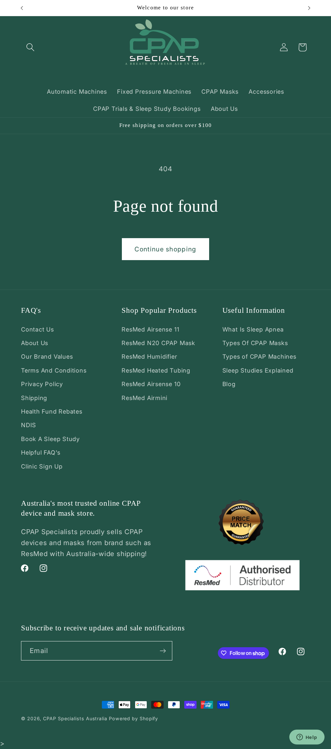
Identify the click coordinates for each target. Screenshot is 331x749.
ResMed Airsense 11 (150, 329)
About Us (34, 342)
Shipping (34, 397)
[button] (30, 47)
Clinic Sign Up (42, 466)
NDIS (28, 424)
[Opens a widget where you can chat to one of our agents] (307, 738)
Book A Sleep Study (50, 438)
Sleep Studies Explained (258, 370)
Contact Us (37, 329)
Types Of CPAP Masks (255, 342)
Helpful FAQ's (40, 452)
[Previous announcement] (22, 8)
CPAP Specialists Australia (75, 718)
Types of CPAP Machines (259, 356)
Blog (229, 383)
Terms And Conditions (54, 370)
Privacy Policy (42, 383)
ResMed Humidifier (149, 356)
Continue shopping (165, 249)
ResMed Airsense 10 (151, 383)
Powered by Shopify (133, 718)
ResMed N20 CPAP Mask (158, 342)
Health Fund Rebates (51, 411)
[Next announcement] (309, 8)
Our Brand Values (47, 356)
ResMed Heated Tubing (156, 370)
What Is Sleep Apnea (253, 329)
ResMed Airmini (144, 397)
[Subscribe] (163, 651)
